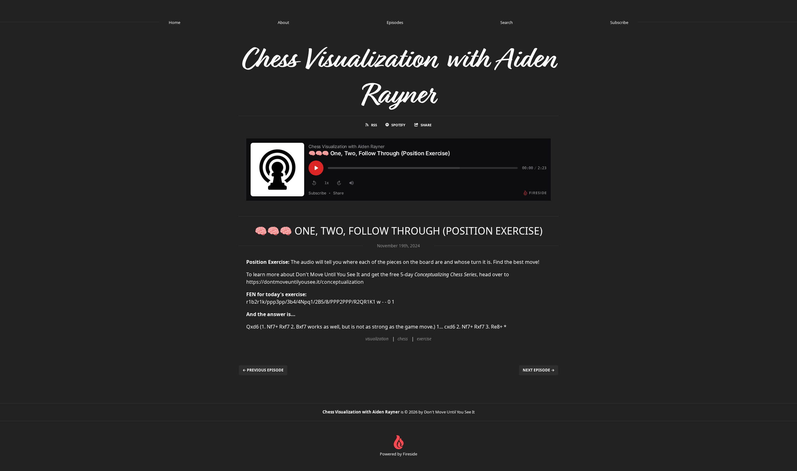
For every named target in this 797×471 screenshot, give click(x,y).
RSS (374, 125)
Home (174, 22)
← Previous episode (263, 370)
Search (506, 22)
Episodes (395, 22)
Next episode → (538, 370)
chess (403, 339)
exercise (424, 339)
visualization (377, 339)
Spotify (398, 125)
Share (426, 125)
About (283, 22)
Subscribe (619, 22)
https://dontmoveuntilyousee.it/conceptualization (305, 281)
